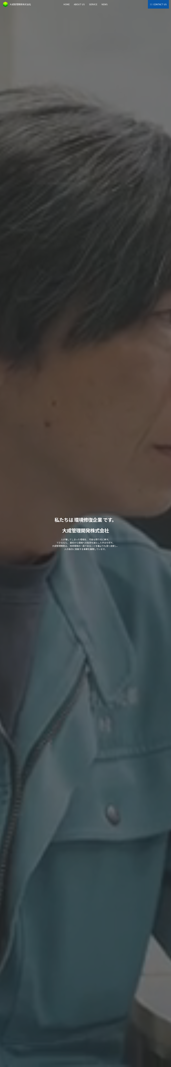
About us (79, 4)
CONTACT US (160, 4)
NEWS (105, 4)
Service (93, 4)
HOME (66, 4)
